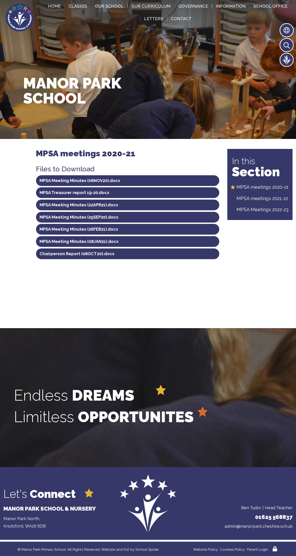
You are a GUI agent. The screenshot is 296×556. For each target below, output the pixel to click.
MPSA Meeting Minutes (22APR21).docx (79, 204)
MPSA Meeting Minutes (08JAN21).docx (79, 241)
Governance (193, 6)
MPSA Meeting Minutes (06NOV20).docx (80, 180)
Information (231, 6)
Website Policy (205, 549)
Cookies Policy (232, 549)
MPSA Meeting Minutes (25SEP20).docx (79, 217)
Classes (77, 6)
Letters (153, 18)
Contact (181, 18)
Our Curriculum (150, 6)
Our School (109, 6)
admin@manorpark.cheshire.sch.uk (259, 526)
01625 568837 (274, 517)
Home (54, 6)
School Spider (147, 549)
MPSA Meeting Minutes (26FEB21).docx (79, 229)
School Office (270, 6)
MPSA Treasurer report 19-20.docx (74, 192)
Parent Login (257, 549)
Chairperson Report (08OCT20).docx (77, 253)
